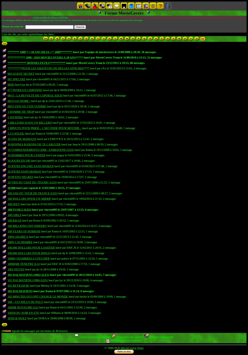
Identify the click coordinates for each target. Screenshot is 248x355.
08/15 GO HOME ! (19, 101)
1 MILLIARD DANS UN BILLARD (30, 122)
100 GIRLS (14, 215)
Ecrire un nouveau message (95, 336)
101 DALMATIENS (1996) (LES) (28, 280)
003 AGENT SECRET (21, 73)
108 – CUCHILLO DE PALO (25, 302)
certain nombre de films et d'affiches (50, 17)
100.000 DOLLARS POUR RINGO (29, 253)
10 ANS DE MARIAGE (22, 139)
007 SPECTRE (16, 79)
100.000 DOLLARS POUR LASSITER (31, 247)
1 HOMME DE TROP (21, 111)
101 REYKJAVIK (18, 285)
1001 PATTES (16, 269)
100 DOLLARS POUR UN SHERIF (29, 198)
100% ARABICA (18, 236)
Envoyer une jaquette (161, 336)
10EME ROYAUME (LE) (23, 307)
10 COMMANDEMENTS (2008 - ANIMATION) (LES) (41, 149)
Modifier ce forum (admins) (126, 340)
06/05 (11, 84)
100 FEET (14, 204)
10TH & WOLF (17, 318)
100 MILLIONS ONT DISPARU (27, 225)
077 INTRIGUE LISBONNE (25, 90)
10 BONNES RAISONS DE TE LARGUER (34, 144)
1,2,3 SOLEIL (16, 133)
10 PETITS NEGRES (20, 177)
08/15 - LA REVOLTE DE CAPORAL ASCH (35, 95)
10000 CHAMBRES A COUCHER (29, 258)
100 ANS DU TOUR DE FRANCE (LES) (33, 193)
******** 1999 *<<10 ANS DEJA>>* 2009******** (40, 52)
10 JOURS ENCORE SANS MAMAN (31, 166)
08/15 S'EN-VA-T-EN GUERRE (27, 106)
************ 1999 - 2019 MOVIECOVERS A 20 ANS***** (45, 57)
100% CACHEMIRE (20, 242)
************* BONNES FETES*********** (37, 62)
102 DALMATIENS (20, 291)
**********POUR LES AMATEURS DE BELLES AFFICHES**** (48, 68)
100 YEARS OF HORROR (24, 231)
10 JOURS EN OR (19, 160)
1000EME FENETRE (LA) (24, 264)
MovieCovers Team (132, 348)
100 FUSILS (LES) (19, 209)
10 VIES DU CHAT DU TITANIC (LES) (32, 182)
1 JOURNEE (15, 117)
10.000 (12, 187)
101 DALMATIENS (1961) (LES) (28, 274)
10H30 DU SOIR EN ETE (23, 312)
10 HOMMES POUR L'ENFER (26, 155)
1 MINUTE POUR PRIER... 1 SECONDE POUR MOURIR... (44, 128)
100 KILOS (14, 220)
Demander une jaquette (129, 336)
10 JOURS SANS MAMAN (24, 171)
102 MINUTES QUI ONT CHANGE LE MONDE (38, 296)
